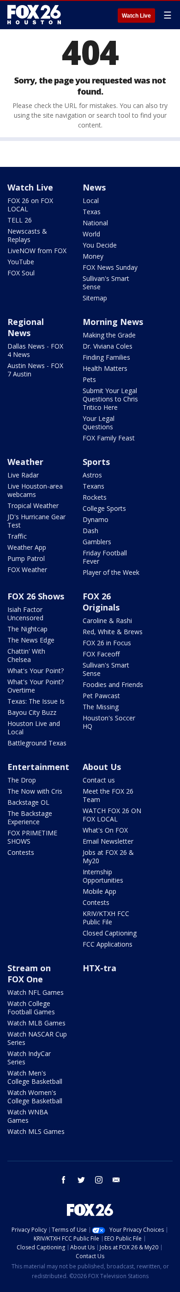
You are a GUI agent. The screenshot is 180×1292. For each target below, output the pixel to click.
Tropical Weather (33, 505)
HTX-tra (99, 968)
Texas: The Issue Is (36, 701)
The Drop (21, 780)
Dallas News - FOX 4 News (35, 350)
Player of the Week (111, 572)
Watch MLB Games (36, 1022)
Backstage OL (28, 802)
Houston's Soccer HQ (109, 722)
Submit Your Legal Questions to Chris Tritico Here (110, 399)
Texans (93, 486)
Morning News (113, 321)
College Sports (104, 508)
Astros (92, 475)
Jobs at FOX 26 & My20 (108, 856)
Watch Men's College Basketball (34, 1077)
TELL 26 (19, 220)
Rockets (95, 497)
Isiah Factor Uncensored (25, 613)
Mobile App (99, 891)
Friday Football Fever (105, 557)
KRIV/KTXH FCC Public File (106, 917)
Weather (25, 461)
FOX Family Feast (109, 437)
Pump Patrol (26, 558)
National (95, 222)
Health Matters (105, 368)
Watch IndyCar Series (29, 1057)
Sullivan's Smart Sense (106, 282)
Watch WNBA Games (27, 1116)
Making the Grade (109, 335)
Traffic (17, 536)
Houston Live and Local (33, 727)
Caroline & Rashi (107, 620)
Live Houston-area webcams (35, 490)
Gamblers (97, 541)
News (94, 187)
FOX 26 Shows (35, 596)
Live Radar (23, 475)
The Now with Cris (34, 791)
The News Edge (30, 640)
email (116, 1179)
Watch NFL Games (35, 992)
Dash (90, 530)
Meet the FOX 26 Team (108, 795)
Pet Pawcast (101, 695)
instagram (98, 1179)
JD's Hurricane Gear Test (36, 520)
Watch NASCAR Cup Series (37, 1038)
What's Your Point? (35, 670)
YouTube (20, 261)
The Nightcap (27, 628)
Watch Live (136, 16)
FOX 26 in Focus (107, 642)
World (91, 233)
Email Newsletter (108, 841)
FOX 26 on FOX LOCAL (30, 204)
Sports (96, 461)
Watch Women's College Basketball (34, 1096)
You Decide (100, 245)
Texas (92, 211)
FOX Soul (21, 272)
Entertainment (38, 766)
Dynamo (95, 519)
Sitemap (95, 297)
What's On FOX (105, 830)
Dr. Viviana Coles (107, 346)
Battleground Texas (36, 742)
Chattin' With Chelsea (26, 655)
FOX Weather (27, 569)
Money (93, 256)
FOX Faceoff (101, 653)
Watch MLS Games (36, 1131)
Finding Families (106, 357)
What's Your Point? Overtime (35, 685)
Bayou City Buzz (31, 712)
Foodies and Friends (113, 684)
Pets (89, 379)
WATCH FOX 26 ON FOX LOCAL (112, 814)
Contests (20, 852)
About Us (102, 766)
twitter (81, 1179)
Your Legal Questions (98, 422)
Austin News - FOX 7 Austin (35, 369)
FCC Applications (107, 944)
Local (91, 200)
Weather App (26, 547)
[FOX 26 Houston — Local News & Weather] (34, 15)
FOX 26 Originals (101, 602)
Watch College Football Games (31, 1007)
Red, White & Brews (113, 631)
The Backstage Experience (29, 817)
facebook (63, 1179)
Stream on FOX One (29, 973)
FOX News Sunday (110, 267)
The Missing (101, 706)
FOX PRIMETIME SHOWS (32, 837)
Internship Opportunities (103, 876)
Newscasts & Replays (27, 235)
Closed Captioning (110, 933)
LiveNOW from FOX (36, 250)
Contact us (99, 780)
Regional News (25, 327)
